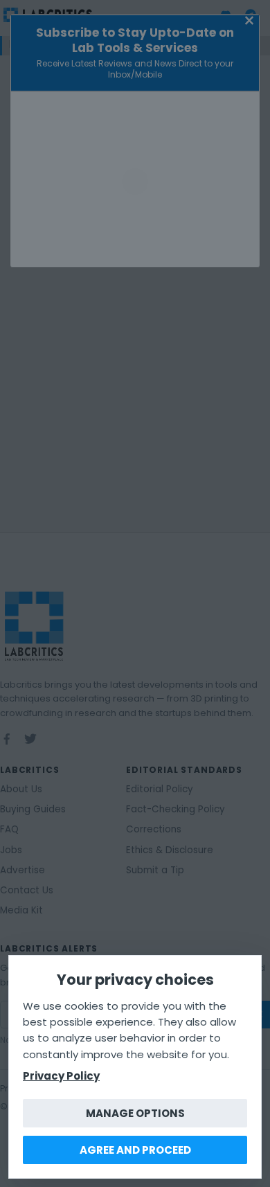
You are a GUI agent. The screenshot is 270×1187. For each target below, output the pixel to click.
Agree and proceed (135, 1150)
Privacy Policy (61, 1076)
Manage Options (135, 1113)
